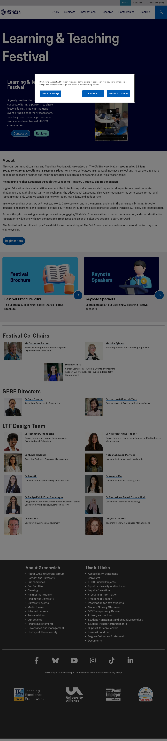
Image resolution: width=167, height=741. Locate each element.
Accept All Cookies (118, 93)
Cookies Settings (50, 93)
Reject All (93, 93)
